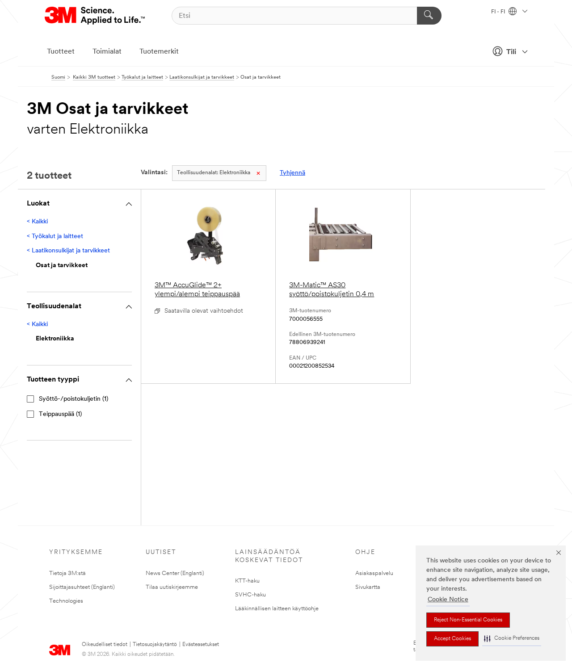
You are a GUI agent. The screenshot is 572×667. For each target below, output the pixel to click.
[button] (511, 638)
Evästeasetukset (200, 644)
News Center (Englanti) (175, 573)
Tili (511, 52)
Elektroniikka (213, 173)
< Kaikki (37, 221)
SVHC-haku (250, 595)
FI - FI (498, 12)
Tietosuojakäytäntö (155, 644)
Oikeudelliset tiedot (104, 644)
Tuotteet (61, 51)
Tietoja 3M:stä (67, 573)
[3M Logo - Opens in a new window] (95, 16)
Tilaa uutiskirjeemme (172, 587)
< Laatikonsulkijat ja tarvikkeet (68, 251)
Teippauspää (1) (60, 414)
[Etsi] (429, 16)
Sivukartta (367, 587)
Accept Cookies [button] (452, 639)
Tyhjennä (292, 173)
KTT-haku (247, 581)
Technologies (66, 601)
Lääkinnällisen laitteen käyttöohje (277, 609)
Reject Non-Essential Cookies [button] (468, 620)
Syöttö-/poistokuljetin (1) (73, 399)
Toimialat (107, 51)
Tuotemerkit (159, 51)
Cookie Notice (448, 599)
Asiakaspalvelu (374, 573)
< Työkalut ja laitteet (55, 236)
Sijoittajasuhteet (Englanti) (82, 587)
